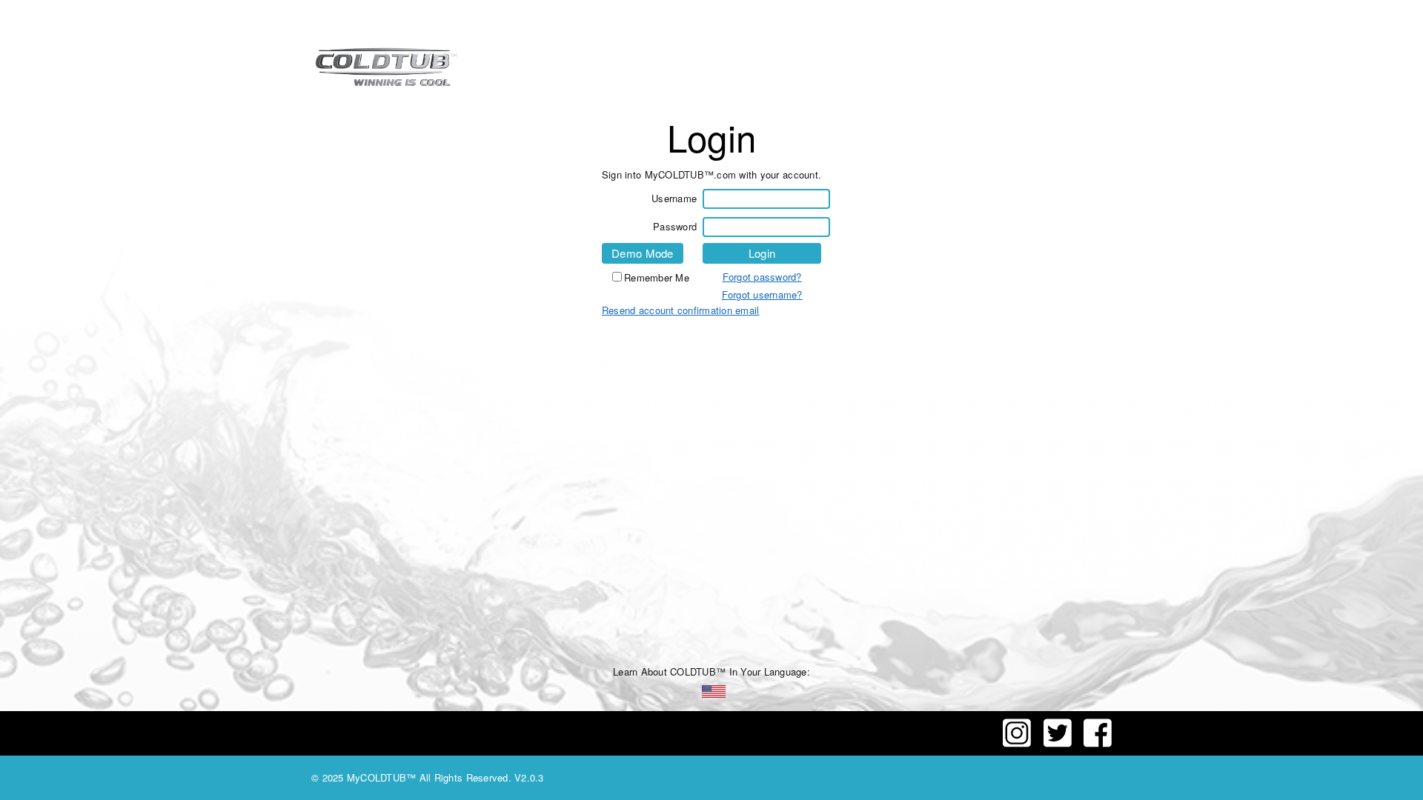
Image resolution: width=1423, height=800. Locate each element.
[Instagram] (1018, 743)
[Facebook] (1098, 743)
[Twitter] (1055, 743)
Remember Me (656, 277)
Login (762, 253)
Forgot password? (762, 276)
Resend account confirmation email (681, 310)
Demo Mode (642, 253)
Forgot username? (762, 294)
